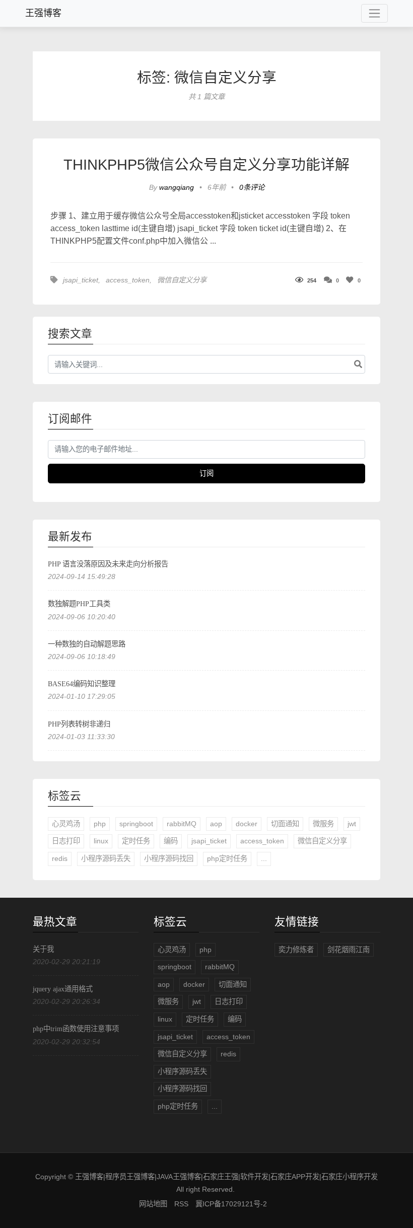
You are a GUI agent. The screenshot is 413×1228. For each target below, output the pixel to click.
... (264, 858)
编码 (171, 841)
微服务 (323, 824)
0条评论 (251, 187)
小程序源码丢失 (105, 858)
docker (246, 824)
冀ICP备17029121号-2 (231, 1204)
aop (216, 824)
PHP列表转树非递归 (79, 724)
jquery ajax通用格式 (63, 989)
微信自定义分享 (181, 280)
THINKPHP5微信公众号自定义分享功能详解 (206, 165)
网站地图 (153, 1204)
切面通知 (285, 824)
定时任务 (136, 841)
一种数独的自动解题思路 (86, 644)
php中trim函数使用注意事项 (76, 1029)
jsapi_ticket (80, 280)
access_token (128, 280)
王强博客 (43, 13)
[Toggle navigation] (374, 13)
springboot (136, 824)
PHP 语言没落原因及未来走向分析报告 (108, 564)
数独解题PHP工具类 (79, 604)
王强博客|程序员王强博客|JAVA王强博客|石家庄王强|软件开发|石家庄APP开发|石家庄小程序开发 (226, 1177)
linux (101, 841)
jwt (352, 824)
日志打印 (66, 841)
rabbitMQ (181, 824)
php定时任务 (227, 858)
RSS (181, 1204)
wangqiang (177, 187)
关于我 (43, 949)
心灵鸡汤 (66, 824)
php (100, 824)
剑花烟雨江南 (348, 950)
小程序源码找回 (168, 858)
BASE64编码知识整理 (81, 684)
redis (59, 858)
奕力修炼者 (296, 950)
